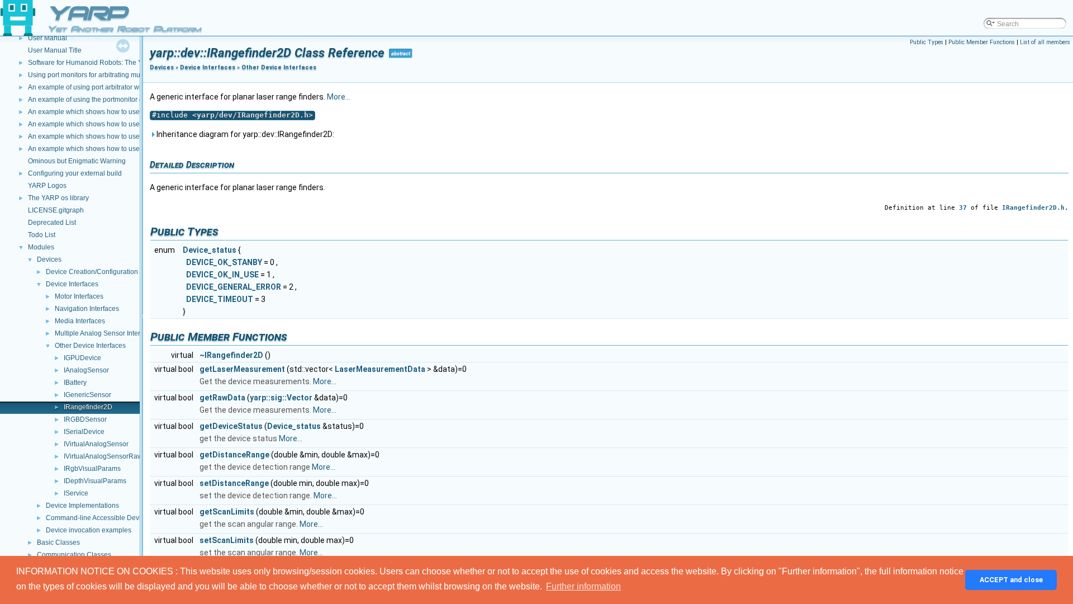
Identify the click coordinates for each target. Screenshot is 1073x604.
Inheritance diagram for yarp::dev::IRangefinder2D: (244, 134)
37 (963, 207)
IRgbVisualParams (92, 469)
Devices (49, 259)
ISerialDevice (84, 432)
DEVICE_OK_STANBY (224, 262)
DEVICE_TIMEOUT (219, 299)
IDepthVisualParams (95, 481)
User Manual (47, 38)
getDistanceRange (234, 454)
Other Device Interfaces (90, 346)
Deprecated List (52, 222)
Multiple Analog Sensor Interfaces (105, 333)
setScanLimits (227, 540)
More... (338, 96)
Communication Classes (74, 555)
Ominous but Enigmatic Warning (77, 161)
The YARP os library (58, 198)
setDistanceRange (234, 483)
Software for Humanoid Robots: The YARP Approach (107, 63)
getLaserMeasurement (242, 369)
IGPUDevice (82, 358)
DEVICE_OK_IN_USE (222, 274)
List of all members (1045, 42)
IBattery (75, 382)
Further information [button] (583, 586)
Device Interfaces (72, 284)
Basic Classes (58, 542)
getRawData (222, 397)
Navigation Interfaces (87, 309)
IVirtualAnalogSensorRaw (103, 456)
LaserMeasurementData (380, 369)
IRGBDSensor (85, 419)
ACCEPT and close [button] (1011, 579)
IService (76, 493)
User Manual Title (55, 50)
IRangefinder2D (88, 407)
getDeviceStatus (231, 426)
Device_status (209, 250)
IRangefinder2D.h (1033, 207)
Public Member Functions (981, 42)
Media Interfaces (80, 321)
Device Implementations (82, 505)
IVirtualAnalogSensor (96, 444)
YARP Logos (47, 186)
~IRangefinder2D (231, 355)
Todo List (41, 235)
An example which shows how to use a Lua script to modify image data (134, 112)
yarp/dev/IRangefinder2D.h (252, 115)
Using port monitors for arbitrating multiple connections (110, 75)
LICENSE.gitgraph (56, 210)
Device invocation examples (88, 530)
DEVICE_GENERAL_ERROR (233, 286)
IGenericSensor (87, 395)
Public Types (926, 42)
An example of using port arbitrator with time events (105, 87)
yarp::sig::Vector (281, 397)
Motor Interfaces (79, 296)
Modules (41, 247)
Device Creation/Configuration (92, 272)
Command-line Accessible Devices (98, 518)
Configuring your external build (75, 173)
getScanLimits (227, 511)
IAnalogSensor (86, 370)
